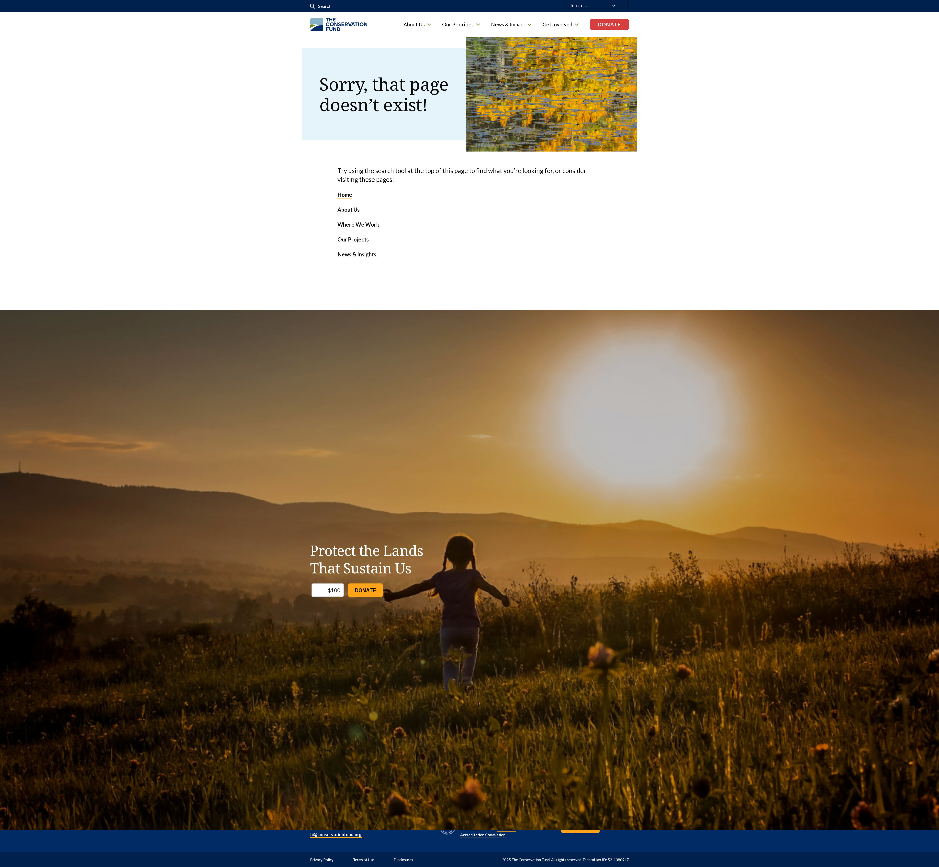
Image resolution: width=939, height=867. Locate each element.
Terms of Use (363, 859)
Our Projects (353, 239)
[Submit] (312, 6)
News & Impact (508, 24)
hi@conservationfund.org (336, 834)
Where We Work (358, 224)
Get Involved (557, 24)
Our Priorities (458, 24)
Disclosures (403, 859)
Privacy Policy (322, 859)
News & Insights (356, 254)
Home (344, 194)
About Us (414, 24)
